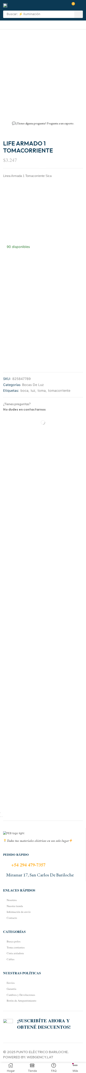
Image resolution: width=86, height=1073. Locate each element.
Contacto (12, 918)
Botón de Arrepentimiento (21, 1000)
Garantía (11, 989)
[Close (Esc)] (0, 812)
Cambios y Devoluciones (21, 995)
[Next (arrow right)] (2, 816)
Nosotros (12, 900)
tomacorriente (59, 390)
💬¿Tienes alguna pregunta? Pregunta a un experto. (43, 123)
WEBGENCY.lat (40, 1057)
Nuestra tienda (15, 906)
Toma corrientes (16, 947)
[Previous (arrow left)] (0, 816)
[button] (72, 5)
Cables (10, 959)
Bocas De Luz (33, 385)
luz (33, 390)
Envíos (11, 983)
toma (42, 390)
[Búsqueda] (78, 14)
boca (24, 390)
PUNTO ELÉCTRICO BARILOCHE (42, 1052)
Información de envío (19, 912)
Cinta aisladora (15, 953)
